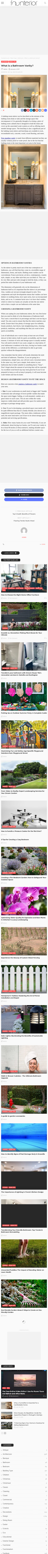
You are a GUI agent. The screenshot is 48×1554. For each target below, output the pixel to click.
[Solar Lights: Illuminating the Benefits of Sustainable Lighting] (24, 1019)
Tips (4, 590)
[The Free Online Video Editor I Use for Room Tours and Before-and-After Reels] (24, 1508)
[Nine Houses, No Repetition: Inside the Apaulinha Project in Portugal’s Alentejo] (6, 1540)
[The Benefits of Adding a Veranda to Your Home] (24, 1382)
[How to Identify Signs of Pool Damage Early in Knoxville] (24, 1137)
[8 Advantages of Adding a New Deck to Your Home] (24, 1334)
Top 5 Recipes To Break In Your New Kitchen (18, 1437)
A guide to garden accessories (13, 1116)
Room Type (12, 61)
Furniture (11, 588)
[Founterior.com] (24, 3)
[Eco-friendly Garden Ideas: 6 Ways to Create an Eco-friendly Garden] (24, 1294)
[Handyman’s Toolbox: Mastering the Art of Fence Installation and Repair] (24, 979)
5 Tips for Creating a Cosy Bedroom (15, 840)
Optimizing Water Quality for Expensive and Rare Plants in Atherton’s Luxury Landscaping (23, 919)
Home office (19, 588)
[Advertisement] (24, 31)
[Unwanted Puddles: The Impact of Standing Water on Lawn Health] (24, 1253)
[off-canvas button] (2, 3)
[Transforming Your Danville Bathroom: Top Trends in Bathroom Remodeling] (24, 1213)
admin (5, 69)
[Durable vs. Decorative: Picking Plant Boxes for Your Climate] (24, 616)
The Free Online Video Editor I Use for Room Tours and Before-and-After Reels (23, 1517)
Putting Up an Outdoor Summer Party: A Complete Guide (24, 713)
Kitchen (5, 826)
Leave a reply (9, 553)
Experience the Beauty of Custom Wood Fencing (20, 958)
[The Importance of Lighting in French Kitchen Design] (24, 1175)
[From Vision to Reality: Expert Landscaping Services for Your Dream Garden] (24, 774)
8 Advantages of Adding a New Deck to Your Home (21, 1350)
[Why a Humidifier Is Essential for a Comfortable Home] (6, 1530)
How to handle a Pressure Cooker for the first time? (21, 831)
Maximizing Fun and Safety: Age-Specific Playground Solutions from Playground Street (22, 752)
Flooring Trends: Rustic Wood (24, 521)
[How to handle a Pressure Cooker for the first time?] (24, 815)
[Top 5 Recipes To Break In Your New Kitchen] (24, 1420)
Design (5, 588)
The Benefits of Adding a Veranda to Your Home (20, 1399)
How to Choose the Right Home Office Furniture (20, 595)
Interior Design (29, 588)
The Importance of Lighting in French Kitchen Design (22, 1192)
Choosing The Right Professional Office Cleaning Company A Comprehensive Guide (20, 1360)
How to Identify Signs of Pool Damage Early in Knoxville (23, 1154)
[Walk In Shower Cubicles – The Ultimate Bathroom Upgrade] (24, 1059)
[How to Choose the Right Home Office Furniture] (24, 578)
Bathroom (5, 61)
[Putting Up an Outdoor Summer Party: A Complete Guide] (24, 696)
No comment (13, 598)
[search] (45, 3)
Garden (5, 628)
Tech (4, 1512)
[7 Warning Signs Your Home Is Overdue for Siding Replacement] (6, 1550)
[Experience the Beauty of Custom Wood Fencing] (24, 941)
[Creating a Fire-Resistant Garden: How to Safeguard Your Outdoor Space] (24, 861)
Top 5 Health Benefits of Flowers (24, 514)
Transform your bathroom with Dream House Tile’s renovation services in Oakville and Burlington (21, 674)
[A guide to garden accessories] (24, 1099)
